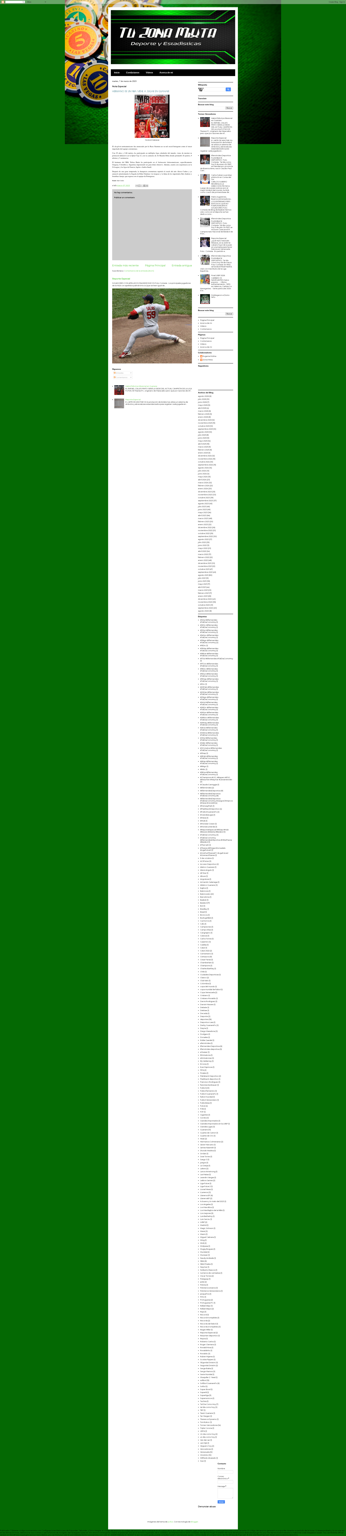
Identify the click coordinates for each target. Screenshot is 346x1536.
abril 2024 (202, 480)
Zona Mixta (208, 360)
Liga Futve (204, 1183)
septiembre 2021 (205, 572)
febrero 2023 (203, 521)
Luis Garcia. (205, 1219)
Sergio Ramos (206, 1371)
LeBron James (206, 1180)
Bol (201, 906)
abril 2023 (202, 515)
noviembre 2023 (205, 494)
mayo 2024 (203, 477)
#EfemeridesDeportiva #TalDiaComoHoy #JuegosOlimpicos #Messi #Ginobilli (216, 801)
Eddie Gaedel (206, 1040)
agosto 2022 (203, 539)
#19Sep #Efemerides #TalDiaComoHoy (209, 680)
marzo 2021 (203, 590)
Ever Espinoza (206, 1067)
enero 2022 (203, 560)
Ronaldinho (205, 1350)
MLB (202, 1243)
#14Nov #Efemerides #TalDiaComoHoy (209, 636)
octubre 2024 (204, 462)
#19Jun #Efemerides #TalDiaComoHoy (209, 675)
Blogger (194, 1522)
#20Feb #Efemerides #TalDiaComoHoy (209, 688)
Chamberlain (206, 962)
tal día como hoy (207, 1407)
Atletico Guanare (207, 885)
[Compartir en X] (142, 185)
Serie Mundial (206, 1374)
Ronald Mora (205, 1347)
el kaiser (203, 1052)
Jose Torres (205, 1156)
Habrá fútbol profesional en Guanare (141, 386)
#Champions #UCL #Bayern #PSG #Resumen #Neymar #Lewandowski (216, 778)
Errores (203, 1064)
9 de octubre (206, 858)
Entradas (119, 373)
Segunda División (207, 1365)
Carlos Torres (206, 939)
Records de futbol (208, 1324)
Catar (202, 948)
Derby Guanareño (208, 1025)
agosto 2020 (203, 611)
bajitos (203, 888)
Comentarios (121, 377)
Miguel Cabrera (207, 1237)
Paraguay (204, 1279)
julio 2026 (202, 399)
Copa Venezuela (207, 992)
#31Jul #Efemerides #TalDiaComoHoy (208, 739)
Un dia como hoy (207, 1434)
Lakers (203, 1168)
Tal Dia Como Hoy (208, 1404)
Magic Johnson (206, 1228)
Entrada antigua (182, 265)
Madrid (203, 1225)
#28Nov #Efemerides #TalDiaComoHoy (209, 718)
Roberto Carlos (207, 1341)
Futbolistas (205, 1103)
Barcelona (204, 897)
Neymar (203, 1267)
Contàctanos (132, 72)
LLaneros (204, 1192)
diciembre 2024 (205, 456)
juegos (203, 1162)
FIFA (202, 1070)
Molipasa (204, 1246)
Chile (202, 972)
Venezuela (204, 1452)
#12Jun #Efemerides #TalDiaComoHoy (209, 631)
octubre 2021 (203, 569)
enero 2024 (203, 488)
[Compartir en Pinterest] (147, 185)
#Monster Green (207, 824)
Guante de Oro (206, 1136)
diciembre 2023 (205, 492)
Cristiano (204, 995)
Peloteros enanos (208, 1288)
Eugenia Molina (209, 356)
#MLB (202, 821)
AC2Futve (204, 861)
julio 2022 (202, 542)
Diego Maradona (207, 1031)
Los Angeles (205, 1204)
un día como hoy (207, 1437)
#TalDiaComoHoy (208, 835)
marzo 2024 (203, 482)
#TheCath (204, 845)
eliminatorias (205, 1058)
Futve (202, 1106)
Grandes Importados (209, 1121)
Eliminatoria (205, 1055)
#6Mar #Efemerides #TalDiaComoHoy (209, 762)
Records (204, 1321)
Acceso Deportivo (208, 864)
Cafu (202, 924)
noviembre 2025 (205, 423)
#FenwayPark (206, 806)
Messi (202, 1231)
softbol (203, 1380)
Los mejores (205, 1213)
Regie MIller (205, 1330)
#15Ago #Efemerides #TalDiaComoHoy (209, 641)
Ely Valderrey (206, 1061)
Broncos (204, 915)
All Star (203, 873)
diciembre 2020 (205, 599)
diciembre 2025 (205, 420)
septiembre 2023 (205, 500)
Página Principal (155, 265)
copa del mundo (207, 986)
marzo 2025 (203, 447)
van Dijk (203, 1443)
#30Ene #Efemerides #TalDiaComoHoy (209, 734)
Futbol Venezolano (208, 1100)
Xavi (202, 1461)
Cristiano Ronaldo (208, 998)
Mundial (203, 1252)
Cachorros (204, 921)
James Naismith (207, 1147)
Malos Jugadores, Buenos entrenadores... (221, 198)
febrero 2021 (203, 593)
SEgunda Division (207, 1362)
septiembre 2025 (205, 429)
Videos (149, 72)
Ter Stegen (205, 1416)
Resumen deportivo (209, 1335)
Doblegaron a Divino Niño (220, 296)
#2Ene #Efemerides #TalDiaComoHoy (208, 729)
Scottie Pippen (206, 1359)
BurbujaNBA (205, 918)
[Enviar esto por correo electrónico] (136, 185)
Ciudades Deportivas (209, 974)
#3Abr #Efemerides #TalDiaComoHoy (208, 744)
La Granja (204, 1165)
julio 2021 (202, 578)
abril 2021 (202, 587)
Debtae (203, 1010)
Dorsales (204, 1037)
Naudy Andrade (207, 1258)
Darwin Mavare (206, 1004)
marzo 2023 (203, 518)
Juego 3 (203, 1159)
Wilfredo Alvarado (208, 1458)
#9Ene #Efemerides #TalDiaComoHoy (209, 773)
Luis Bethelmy (206, 1216)
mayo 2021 (202, 584)
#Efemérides (206, 788)
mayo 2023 (203, 512)
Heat (202, 1139)
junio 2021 (202, 581)
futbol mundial (206, 1097)
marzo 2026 (203, 411)
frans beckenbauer (208, 1085)
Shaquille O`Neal (207, 1377)
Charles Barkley (207, 968)
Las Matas (204, 1174)
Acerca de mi (166, 72)
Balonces (204, 891)
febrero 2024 (203, 485)
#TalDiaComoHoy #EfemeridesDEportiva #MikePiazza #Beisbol (216, 840)
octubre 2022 (204, 533)
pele (202, 1282)
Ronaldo (204, 1353)
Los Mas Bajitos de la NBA (211, 1210)
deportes (204, 1019)
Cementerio (205, 954)
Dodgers (204, 1034)
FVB (202, 1109)
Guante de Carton (208, 1133)
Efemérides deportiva (209, 1049)
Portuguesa (205, 1300)
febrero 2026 (203, 414)
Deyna (203, 1028)
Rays (202, 1312)
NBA (202, 1261)
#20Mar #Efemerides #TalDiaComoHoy (209, 693)
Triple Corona (206, 1428)
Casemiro (204, 942)
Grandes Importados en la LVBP (214, 1124)
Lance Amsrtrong (207, 1171)
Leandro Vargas (207, 1177)
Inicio (117, 72)
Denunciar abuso (207, 1506)
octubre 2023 (204, 497)
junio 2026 (202, 402)
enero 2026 (203, 417)
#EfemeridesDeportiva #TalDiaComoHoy (210, 795)
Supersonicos (206, 1398)
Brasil (202, 912)
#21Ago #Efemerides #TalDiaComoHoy (209, 698)
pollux (170, 1522)
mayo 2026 (203, 405)
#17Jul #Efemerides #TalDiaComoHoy (216, 658)
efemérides (205, 1043)
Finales (203, 1073)
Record (203, 1315)
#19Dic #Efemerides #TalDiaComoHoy (209, 670)
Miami (202, 1234)
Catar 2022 (204, 951)
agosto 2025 (203, 432)
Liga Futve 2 (205, 1186)
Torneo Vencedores (209, 1425)
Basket (203, 900)
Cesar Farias (205, 959)
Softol (202, 1386)
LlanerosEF (205, 1198)
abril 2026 (202, 408)
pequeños (204, 1294)
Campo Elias (205, 930)
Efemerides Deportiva (210, 1046)
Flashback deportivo (209, 1079)
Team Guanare (206, 1413)
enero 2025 (203, 453)
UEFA (202, 1431)
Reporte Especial (121, 278)
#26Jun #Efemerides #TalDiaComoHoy (209, 713)
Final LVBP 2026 (218, 275)
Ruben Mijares (206, 1356)
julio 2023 (202, 506)
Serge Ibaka (205, 1368)
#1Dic (202, 684)
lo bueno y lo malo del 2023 (212, 1201)
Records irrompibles (209, 1327)
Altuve (203, 876)
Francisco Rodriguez (209, 1082)
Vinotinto (204, 1455)
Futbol (203, 1088)
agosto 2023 (203, 503)
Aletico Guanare (207, 867)
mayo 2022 (202, 548)
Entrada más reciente (125, 265)
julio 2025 (202, 435)
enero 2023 (203, 524)
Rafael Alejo (205, 1306)
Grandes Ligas (206, 1127)
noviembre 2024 (205, 459)
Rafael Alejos (205, 1309)
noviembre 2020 (205, 602)
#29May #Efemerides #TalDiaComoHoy (209, 724)
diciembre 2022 (205, 527)
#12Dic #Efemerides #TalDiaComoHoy (209, 626)
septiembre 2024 (205, 465)
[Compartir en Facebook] (144, 185)
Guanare (204, 1130)
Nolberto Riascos (207, 1270)
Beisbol (203, 903)
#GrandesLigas (206, 815)
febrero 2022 (203, 557)
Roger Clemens (207, 1344)
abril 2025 (202, 444)
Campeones (205, 927)
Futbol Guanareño (208, 1094)
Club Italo (204, 980)
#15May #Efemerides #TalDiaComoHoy (209, 649)
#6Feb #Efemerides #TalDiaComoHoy (209, 757)
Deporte (204, 1016)
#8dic (202, 769)
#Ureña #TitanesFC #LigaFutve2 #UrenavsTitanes (214, 854)
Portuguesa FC (206, 1303)
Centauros (204, 957)
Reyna (203, 1338)
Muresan (204, 1255)
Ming (202, 1240)
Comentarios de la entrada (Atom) (139, 271)
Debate (203, 1007)
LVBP (202, 1222)
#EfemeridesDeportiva (210, 791)
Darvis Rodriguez (207, 1001)
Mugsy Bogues (206, 1249)
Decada (203, 1013)
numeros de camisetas (210, 1273)
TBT (201, 1410)
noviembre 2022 (205, 530)
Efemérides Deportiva (221, 155)
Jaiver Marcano (207, 1145)
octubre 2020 (204, 605)
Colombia (204, 983)
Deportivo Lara (206, 1022)
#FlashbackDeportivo (209, 809)
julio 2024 (202, 471)
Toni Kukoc (205, 1422)
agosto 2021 (203, 575)
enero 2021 (202, 596)
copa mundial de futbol (210, 989)
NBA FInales (205, 1264)
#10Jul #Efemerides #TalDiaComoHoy (208, 621)
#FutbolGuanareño (208, 812)
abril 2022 (202, 551)
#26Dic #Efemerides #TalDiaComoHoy (209, 708)
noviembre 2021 (205, 566)
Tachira (203, 1401)
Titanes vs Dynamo (208, 1419)
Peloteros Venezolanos (210, 1291)
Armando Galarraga (208, 882)
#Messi (203, 818)
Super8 (203, 1392)
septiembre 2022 (205, 536)
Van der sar (205, 1440)
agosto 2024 (203, 468)
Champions (205, 965)
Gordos (203, 1118)
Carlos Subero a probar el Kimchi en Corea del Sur (221, 177)
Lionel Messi (205, 1189)
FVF (202, 1112)
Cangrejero (205, 933)
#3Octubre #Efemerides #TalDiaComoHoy (211, 749)
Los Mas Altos (206, 1207)
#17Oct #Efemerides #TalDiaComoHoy (209, 665)
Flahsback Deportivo (209, 1076)
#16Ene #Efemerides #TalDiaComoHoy (209, 654)
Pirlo (202, 1297)
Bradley (203, 909)
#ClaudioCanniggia (208, 784)
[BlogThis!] (139, 185)
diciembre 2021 (204, 563)
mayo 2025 (202, 441)
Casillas (203, 945)
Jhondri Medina (207, 1150)
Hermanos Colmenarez (210, 1142)
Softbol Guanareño (208, 1383)
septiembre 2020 (205, 608)
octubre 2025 (204, 426)
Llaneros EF (205, 1195)
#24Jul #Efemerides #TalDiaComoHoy (208, 703)
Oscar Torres (205, 1276)
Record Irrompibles (208, 1318)
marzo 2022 (203, 554)
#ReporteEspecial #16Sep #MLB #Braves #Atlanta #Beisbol (214, 831)
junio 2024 (202, 474)
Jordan (203, 1153)
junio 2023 (202, 509)
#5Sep (203, 753)
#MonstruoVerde (207, 827)
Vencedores (205, 1449)
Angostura (204, 879)
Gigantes (204, 1115)
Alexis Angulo (206, 870)
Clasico (203, 977)
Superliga (204, 1395)
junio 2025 (202, 438)
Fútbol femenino (207, 1091)
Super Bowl (205, 1389)
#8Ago (203, 766)
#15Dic (203, 645)
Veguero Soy (206, 1446)
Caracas (203, 936)
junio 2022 (202, 545)
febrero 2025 (203, 450)
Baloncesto (205, 894)
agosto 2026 (203, 396)
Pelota (203, 1285)
